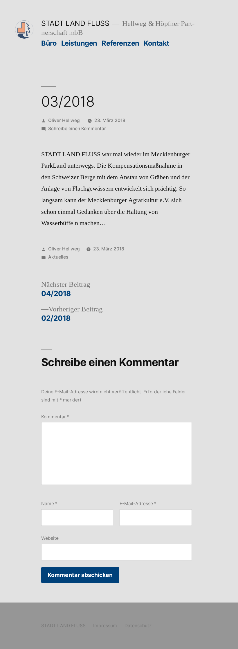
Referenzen (120, 43)
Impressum (105, 625)
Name (49, 503)
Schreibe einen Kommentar (77, 128)
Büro (49, 43)
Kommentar (55, 416)
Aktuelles (58, 257)
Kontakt (156, 43)
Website (50, 538)
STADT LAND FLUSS (75, 23)
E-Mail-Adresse (138, 503)
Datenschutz (138, 625)
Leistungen (79, 43)
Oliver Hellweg (64, 120)
